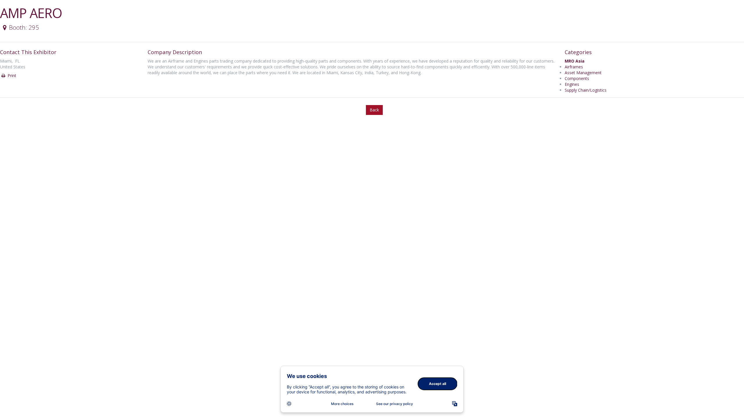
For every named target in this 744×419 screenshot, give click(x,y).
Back (374, 110)
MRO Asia (574, 61)
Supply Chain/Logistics (586, 90)
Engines (572, 84)
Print (11, 75)
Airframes (574, 67)
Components (577, 78)
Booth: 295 (24, 27)
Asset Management (583, 72)
